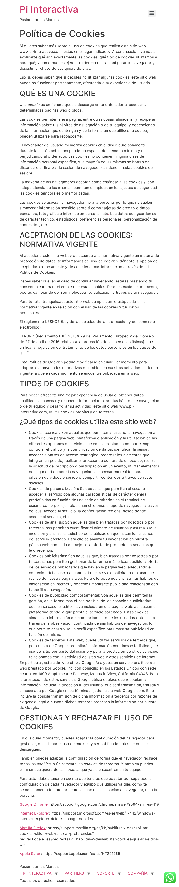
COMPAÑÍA (138, 873)
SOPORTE (105, 873)
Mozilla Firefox (33, 827)
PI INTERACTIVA (37, 873)
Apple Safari (30, 853)
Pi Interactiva (49, 9)
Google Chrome (34, 804)
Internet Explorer (34, 813)
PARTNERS (74, 873)
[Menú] (152, 13)
